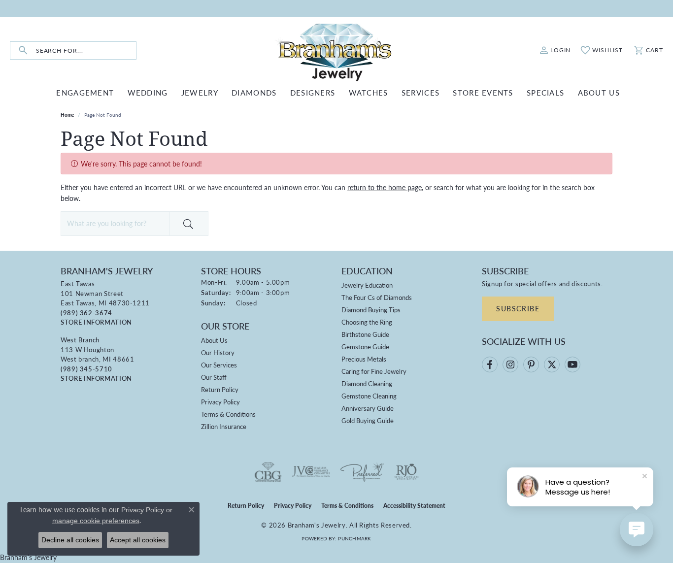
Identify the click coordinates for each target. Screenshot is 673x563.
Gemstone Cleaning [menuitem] (369, 395)
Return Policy (219, 389)
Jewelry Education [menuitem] (367, 285)
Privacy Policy (220, 401)
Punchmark (354, 538)
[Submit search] (23, 50)
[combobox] (86, 50)
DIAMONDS (254, 92)
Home (67, 114)
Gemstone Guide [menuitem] (365, 346)
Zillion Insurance (223, 426)
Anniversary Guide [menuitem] (367, 408)
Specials (545, 92)
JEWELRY (199, 92)
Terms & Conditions (228, 414)
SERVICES (420, 92)
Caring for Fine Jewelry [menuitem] (373, 371)
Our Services (219, 364)
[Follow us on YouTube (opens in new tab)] (572, 364)
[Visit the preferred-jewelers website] (362, 472)
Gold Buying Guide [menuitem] (367, 420)
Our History (218, 352)
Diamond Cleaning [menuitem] (366, 383)
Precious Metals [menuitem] (363, 359)
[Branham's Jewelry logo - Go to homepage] (336, 50)
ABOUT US (599, 92)
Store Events (483, 92)
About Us (214, 340)
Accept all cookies (138, 540)
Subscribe (517, 308)
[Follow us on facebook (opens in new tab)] (490, 364)
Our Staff (214, 377)
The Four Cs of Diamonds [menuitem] (376, 297)
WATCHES (368, 92)
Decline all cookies (70, 540)
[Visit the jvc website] (311, 472)
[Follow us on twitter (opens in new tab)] (552, 364)
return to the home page (384, 187)
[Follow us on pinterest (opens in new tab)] (531, 364)
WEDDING (148, 92)
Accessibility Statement (414, 505)
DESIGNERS (313, 92)
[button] (555, 50)
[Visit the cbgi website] (268, 472)
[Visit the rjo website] (406, 472)
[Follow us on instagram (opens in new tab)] (510, 364)
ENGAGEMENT (85, 92)
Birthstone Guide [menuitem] (365, 334)
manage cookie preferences (95, 521)
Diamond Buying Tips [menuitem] (371, 309)
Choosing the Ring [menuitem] (366, 322)
